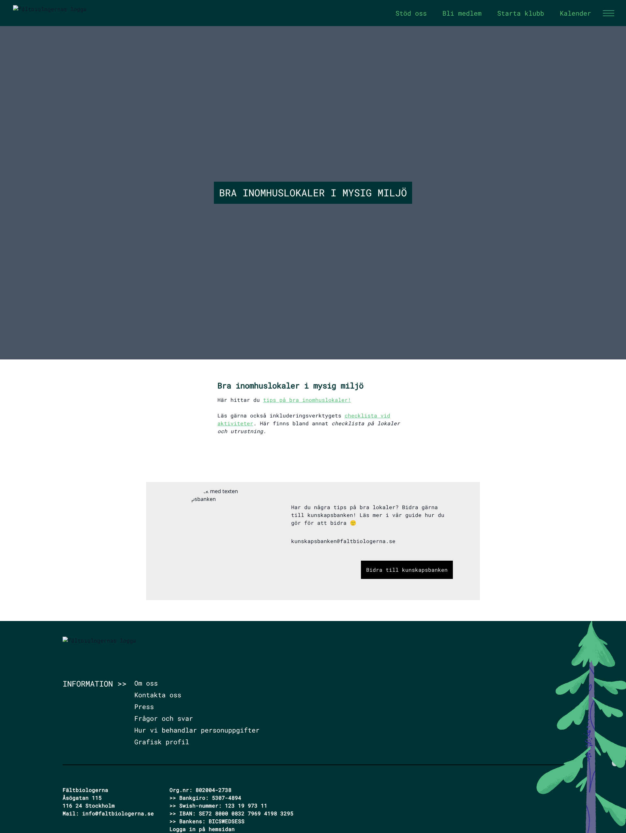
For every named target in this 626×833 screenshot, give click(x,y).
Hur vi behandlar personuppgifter (197, 730)
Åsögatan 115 (82, 797)
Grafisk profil (161, 741)
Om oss (146, 683)
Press (144, 706)
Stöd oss (411, 13)
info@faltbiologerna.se (118, 813)
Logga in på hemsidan (202, 828)
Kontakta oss (157, 694)
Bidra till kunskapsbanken (407, 569)
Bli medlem (462, 13)
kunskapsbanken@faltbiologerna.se (343, 541)
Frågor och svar (163, 718)
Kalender (575, 13)
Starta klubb (520, 13)
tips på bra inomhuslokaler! (307, 399)
